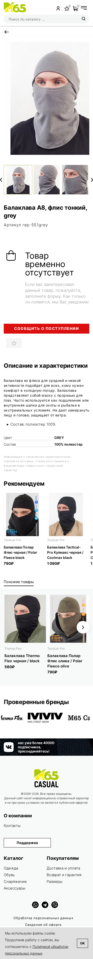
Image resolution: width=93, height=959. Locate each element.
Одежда (11, 868)
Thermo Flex (13, 648)
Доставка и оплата (63, 868)
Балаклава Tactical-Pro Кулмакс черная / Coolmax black (65, 552)
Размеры (54, 881)
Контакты (12, 825)
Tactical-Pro (12, 540)
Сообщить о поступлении (46, 328)
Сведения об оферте (43, 925)
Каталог (13, 858)
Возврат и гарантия (64, 874)
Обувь (9, 874)
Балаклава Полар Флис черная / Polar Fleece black (20, 552)
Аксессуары (14, 888)
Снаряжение (15, 881)
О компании (18, 816)
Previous (1, 180)
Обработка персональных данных (43, 918)
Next (92, 180)
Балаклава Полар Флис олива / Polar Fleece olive (64, 660)
